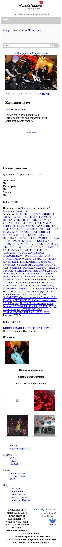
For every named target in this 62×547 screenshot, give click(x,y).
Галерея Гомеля (31, 132)
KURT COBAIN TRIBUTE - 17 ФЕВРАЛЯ (29, 242)
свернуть (10, 109)
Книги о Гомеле (19, 497)
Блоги (13, 457)
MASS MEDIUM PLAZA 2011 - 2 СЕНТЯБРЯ (28, 278)
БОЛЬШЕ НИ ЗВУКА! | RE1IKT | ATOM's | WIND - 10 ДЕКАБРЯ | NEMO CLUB (29, 215)
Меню (13, 20)
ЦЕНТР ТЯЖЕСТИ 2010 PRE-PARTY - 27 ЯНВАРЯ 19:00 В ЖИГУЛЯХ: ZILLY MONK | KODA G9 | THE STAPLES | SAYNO (29, 223)
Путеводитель (17, 494)
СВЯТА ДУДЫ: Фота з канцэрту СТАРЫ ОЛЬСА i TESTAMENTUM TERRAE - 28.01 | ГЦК (29, 309)
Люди (13, 460)
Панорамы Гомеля (20, 500)
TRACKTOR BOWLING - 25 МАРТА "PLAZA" (30, 258)
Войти (17, 14)
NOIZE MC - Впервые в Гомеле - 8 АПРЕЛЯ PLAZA (31, 269)
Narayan (45, 93)
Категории (35, 30)
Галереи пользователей (16, 30)
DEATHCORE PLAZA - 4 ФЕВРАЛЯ (24, 237)
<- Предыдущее (22, 53)
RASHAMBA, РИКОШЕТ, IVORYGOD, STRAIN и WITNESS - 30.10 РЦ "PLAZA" (31, 288)
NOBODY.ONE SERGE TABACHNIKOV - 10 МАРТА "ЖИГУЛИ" (27, 254)
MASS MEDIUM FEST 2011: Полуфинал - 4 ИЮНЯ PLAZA (28, 275)
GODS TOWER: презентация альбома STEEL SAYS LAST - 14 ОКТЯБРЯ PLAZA (29, 282)
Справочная (16, 491)
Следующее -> (40, 53)
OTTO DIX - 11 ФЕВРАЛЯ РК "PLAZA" (31, 239)
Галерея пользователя (15, 211)
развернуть (24, 109)
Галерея (14, 463)
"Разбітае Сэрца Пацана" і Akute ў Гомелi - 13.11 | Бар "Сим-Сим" (29, 293)
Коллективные (18, 473)
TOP (12, 479)
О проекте (15, 488)
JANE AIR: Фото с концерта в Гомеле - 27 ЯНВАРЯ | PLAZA (28, 305)
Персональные (18, 476)
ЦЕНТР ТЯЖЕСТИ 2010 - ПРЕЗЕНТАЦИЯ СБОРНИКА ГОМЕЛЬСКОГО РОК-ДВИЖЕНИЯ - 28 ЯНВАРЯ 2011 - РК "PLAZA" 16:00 (30, 230)
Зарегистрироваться (37, 14)
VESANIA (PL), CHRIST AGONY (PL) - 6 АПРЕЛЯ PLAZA (29, 266)
